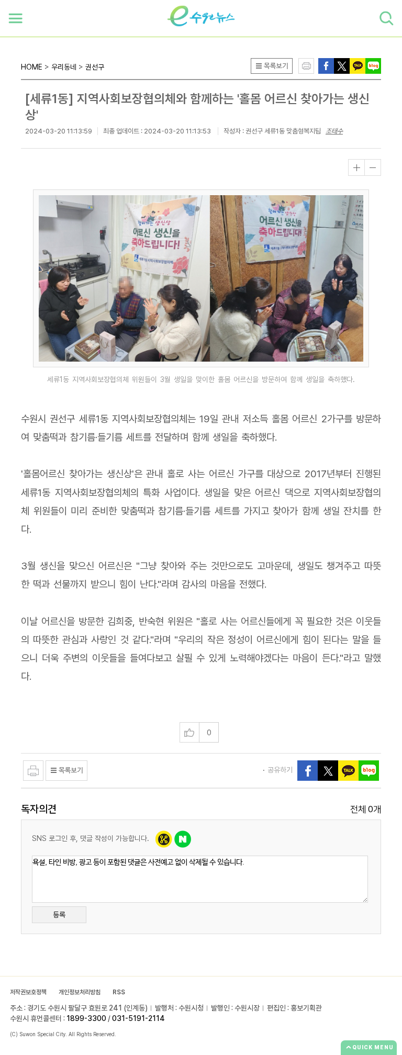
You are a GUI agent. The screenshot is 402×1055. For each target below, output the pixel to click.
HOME (31, 67)
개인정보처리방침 (79, 992)
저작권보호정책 (28, 992)
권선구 (94, 67)
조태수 (334, 131)
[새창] (342, 65)
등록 (59, 915)
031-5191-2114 (138, 1018)
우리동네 (63, 67)
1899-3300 (86, 1018)
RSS (119, 992)
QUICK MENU (373, 1047)
